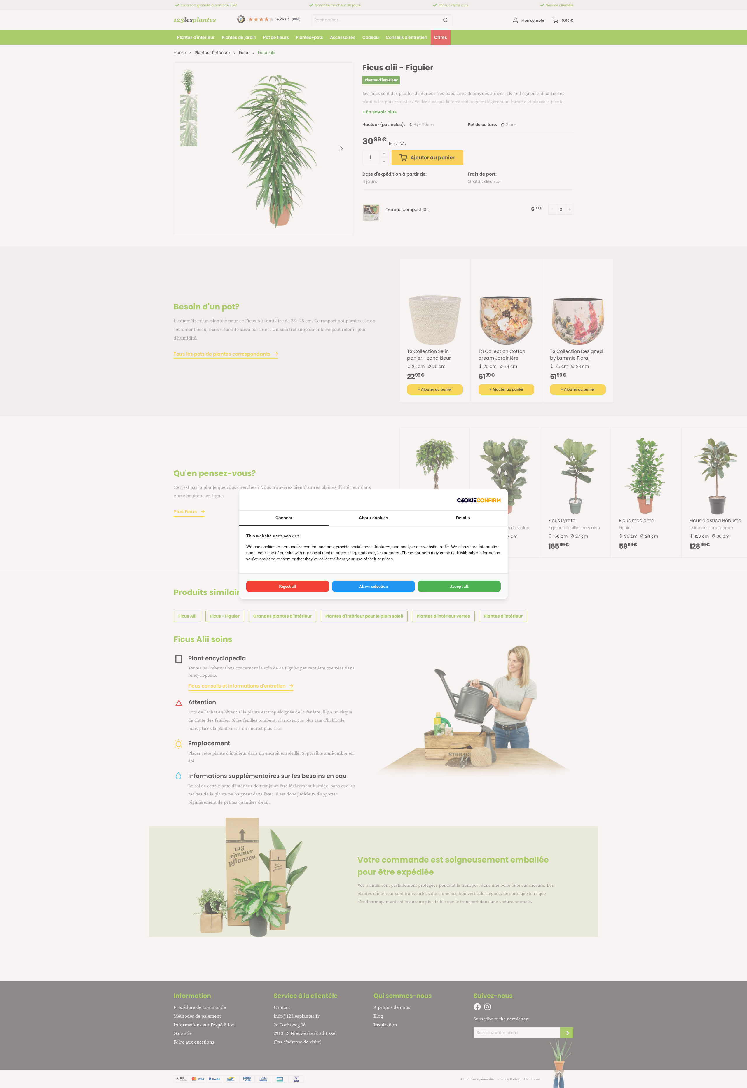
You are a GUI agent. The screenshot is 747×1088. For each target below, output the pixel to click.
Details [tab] (463, 517)
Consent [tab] (283, 517)
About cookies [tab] (373, 517)
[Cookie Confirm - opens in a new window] (479, 499)
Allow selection (373, 586)
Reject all (287, 586)
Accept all (459, 586)
